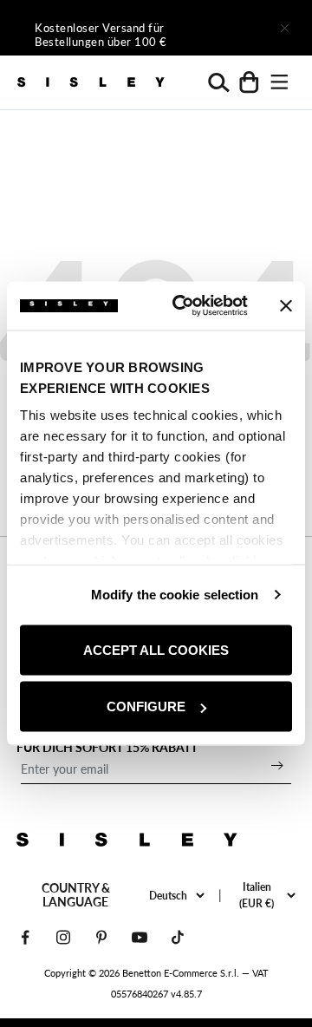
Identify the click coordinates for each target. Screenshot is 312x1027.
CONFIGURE (146, 706)
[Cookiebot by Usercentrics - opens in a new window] (183, 306)
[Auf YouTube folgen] (139, 937)
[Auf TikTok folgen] (177, 937)
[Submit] (277, 765)
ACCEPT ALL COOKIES (156, 649)
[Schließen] (284, 28)
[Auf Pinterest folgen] (101, 937)
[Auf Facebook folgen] (25, 937)
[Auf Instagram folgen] (63, 937)
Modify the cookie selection (175, 594)
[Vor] (236, 28)
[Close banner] (286, 305)
